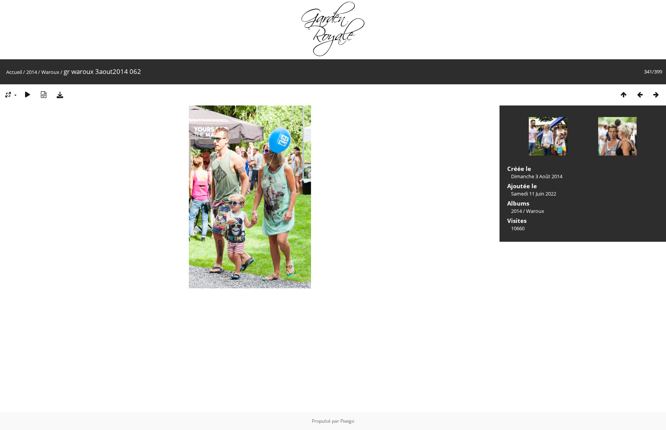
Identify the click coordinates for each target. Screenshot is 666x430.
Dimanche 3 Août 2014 (536, 176)
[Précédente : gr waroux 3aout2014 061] (640, 94)
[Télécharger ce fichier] (60, 94)
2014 (31, 72)
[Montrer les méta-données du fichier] (43, 94)
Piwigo (347, 421)
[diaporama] (27, 94)
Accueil (14, 72)
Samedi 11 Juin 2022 (533, 193)
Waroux (50, 72)
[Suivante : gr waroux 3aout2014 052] (656, 94)
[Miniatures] (624, 94)
